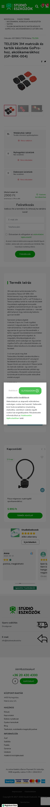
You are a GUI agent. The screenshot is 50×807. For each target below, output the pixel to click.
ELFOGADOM (28, 390)
